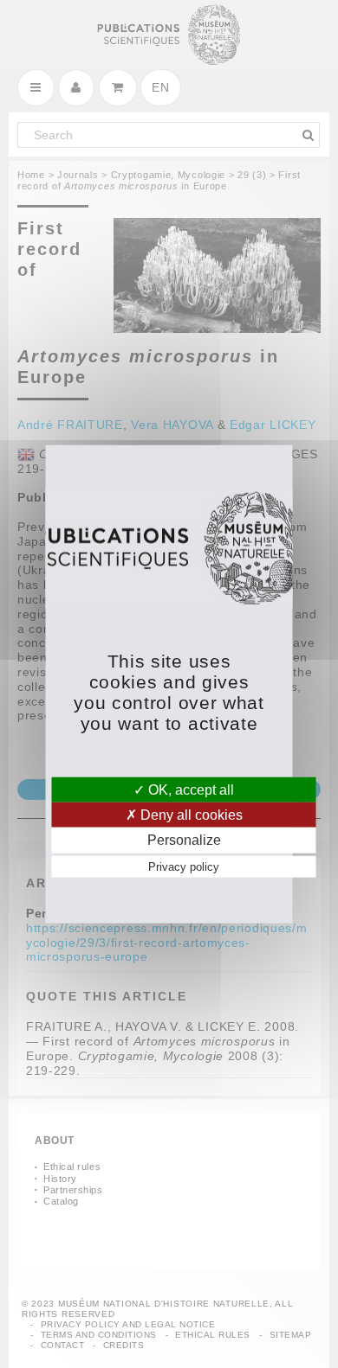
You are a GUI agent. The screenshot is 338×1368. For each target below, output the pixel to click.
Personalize (184, 840)
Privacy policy (183, 866)
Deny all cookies (190, 815)
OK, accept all (189, 790)
